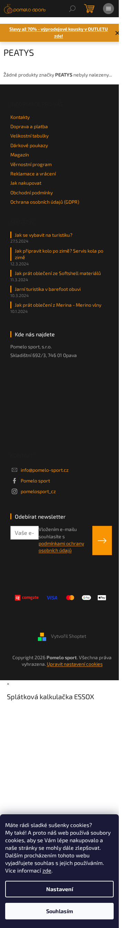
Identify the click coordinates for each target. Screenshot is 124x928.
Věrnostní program (31, 164)
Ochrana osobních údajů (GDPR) (44, 202)
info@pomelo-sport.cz (45, 470)
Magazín (19, 154)
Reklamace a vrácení (33, 173)
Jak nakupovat (25, 183)
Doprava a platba (29, 126)
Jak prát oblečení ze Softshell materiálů (58, 273)
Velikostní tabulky (29, 136)
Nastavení (59, 889)
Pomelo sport (35, 480)
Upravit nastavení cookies (75, 664)
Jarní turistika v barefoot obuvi (48, 289)
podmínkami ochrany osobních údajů (61, 546)
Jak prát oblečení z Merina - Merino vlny (58, 305)
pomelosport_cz (38, 491)
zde (46, 870)
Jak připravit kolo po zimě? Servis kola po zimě (59, 254)
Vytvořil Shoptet (68, 636)
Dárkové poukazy (29, 145)
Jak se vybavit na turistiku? (43, 235)
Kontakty (20, 117)
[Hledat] (72, 9)
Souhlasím (59, 911)
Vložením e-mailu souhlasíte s (61, 539)
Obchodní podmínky (31, 192)
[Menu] (108, 9)
